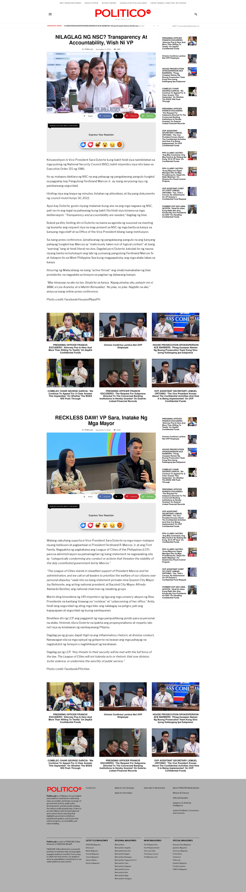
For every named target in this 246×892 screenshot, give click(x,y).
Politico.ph (89, 49)
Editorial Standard (180, 798)
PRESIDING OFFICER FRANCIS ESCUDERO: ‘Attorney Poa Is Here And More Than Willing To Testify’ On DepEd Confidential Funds (173, 43)
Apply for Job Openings (124, 788)
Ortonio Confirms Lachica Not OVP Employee (173, 56)
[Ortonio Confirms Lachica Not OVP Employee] (192, 58)
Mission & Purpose (181, 793)
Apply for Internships (123, 793)
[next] (158, 25)
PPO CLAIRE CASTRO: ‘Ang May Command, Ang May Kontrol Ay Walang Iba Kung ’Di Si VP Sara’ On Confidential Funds (174, 157)
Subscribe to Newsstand (154, 788)
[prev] (154, 25)
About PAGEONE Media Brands (186, 788)
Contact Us (90, 788)
